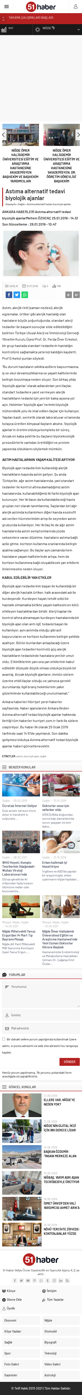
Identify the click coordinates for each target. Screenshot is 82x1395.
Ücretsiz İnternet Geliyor (19, 806)
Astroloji (50, 1375)
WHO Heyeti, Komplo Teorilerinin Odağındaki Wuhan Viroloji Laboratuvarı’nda (18, 868)
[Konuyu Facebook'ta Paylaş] (9, 294)
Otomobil (50, 1331)
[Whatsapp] (41, 1280)
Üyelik (11, 1308)
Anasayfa (10, 204)
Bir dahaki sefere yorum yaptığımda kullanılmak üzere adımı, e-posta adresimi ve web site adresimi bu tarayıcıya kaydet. (40, 1045)
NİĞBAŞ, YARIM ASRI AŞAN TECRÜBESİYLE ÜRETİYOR (61, 1180)
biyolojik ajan (31, 756)
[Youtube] (28, 1280)
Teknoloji (50, 1353)
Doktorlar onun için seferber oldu (55, 808)
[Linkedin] (60, 1280)
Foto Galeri (11, 1364)
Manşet (6, 922)
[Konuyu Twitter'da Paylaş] (17, 294)
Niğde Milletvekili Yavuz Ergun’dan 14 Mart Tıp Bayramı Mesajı (18, 935)
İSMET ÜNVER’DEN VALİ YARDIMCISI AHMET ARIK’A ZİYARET (62, 1207)
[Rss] (67, 1280)
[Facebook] (14, 1280)
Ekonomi (10, 1320)
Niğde (16, 922)
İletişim (52, 1291)
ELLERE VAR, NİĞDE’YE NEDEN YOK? (59, 1102)
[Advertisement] (41, 78)
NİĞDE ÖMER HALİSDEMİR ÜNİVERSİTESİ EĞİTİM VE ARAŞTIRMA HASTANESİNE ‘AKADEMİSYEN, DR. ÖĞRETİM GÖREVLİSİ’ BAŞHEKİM (62, 165)
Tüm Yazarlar (55, 1299)
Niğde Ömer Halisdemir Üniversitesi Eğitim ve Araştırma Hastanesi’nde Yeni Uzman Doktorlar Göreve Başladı (59, 939)
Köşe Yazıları (12, 1331)
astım (19, 756)
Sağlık (21, 204)
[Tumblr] (47, 1280)
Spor (7, 1353)
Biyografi (50, 1342)
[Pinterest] (34, 1280)
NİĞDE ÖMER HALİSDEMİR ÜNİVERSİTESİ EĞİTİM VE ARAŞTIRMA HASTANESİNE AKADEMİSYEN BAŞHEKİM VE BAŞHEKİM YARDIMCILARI (21, 165)
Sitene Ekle (14, 1299)
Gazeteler (10, 1375)
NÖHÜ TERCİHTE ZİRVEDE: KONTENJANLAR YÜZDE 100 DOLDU (62, 1233)
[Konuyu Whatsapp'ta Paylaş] (24, 294)
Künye (11, 1291)
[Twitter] (21, 1280)
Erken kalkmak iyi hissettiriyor (54, 864)
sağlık (43, 756)
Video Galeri (52, 1364)
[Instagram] (54, 1280)
